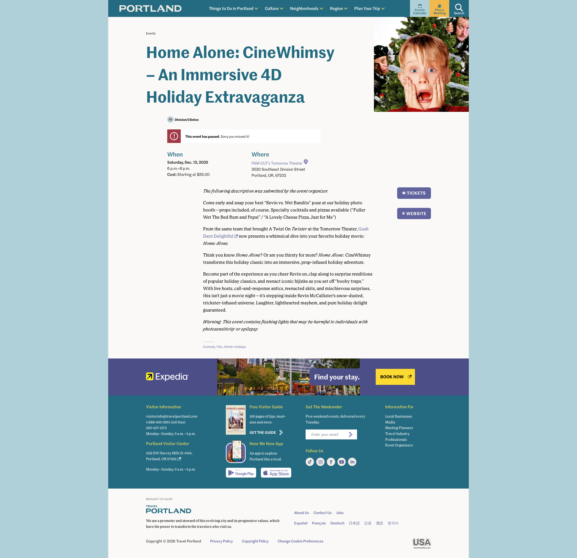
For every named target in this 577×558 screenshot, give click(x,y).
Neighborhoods (304, 8)
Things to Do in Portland (231, 8)
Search (459, 13)
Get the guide (263, 432)
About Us (301, 512)
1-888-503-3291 (158, 422)
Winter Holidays (235, 346)
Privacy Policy (221, 541)
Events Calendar (419, 11)
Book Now (392, 377)
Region (336, 8)
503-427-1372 (156, 428)
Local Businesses (398, 416)
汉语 (367, 523)
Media (390, 422)
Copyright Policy (255, 541)
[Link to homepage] (150, 8)
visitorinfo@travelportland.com (171, 416)
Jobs (340, 512)
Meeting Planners (399, 428)
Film (219, 346)
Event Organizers (399, 445)
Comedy (209, 346)
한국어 (393, 523)
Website (416, 213)
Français (319, 523)
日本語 (354, 523)
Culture (272, 8)
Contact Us (323, 512)
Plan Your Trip (367, 8)
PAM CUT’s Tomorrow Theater (277, 163)
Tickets (416, 193)
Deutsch (337, 523)
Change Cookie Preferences (300, 541)
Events (151, 33)
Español (300, 523)
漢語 (379, 523)
